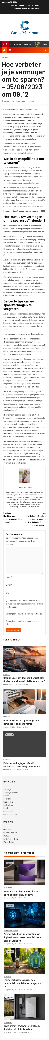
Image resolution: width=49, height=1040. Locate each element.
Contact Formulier (26, 5)
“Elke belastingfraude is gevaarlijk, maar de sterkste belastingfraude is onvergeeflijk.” (35, 519)
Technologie (8, 805)
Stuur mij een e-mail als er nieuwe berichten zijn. (23, 622)
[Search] (45, 50)
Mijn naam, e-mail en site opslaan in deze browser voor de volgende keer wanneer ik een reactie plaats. (24, 604)
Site (7, 593)
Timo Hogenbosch (23, 684)
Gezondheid (7, 976)
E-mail (9, 585)
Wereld (6, 796)
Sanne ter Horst (9, 101)
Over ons (14, 5)
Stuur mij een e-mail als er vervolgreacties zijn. (24, 614)
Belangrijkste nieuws (11, 930)
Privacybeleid (33, 8)
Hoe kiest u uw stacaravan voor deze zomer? (12, 517)
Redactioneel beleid (19, 8)
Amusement (8, 811)
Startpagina (7, 789)
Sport (5, 808)
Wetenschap (8, 802)
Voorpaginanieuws (10, 793)
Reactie (9, 545)
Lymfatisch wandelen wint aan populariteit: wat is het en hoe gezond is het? (24, 983)
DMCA (37, 5)
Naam (9, 577)
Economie (5, 57)
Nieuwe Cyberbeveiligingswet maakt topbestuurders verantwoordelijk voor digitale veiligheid (23, 937)
